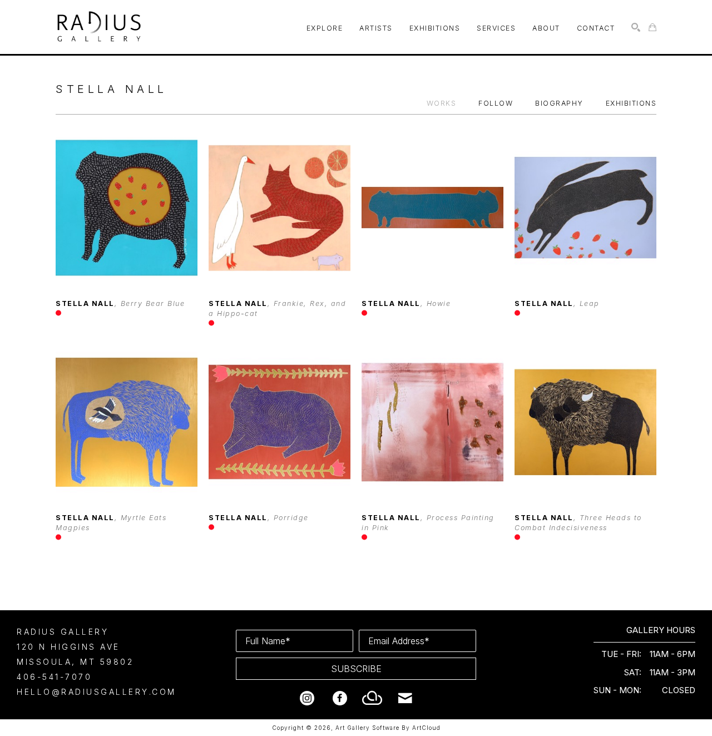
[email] (405, 698)
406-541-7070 (54, 676)
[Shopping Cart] (652, 27)
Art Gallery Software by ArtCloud (388, 727)
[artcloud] (372, 698)
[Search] (635, 27)
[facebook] (340, 698)
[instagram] (307, 698)
